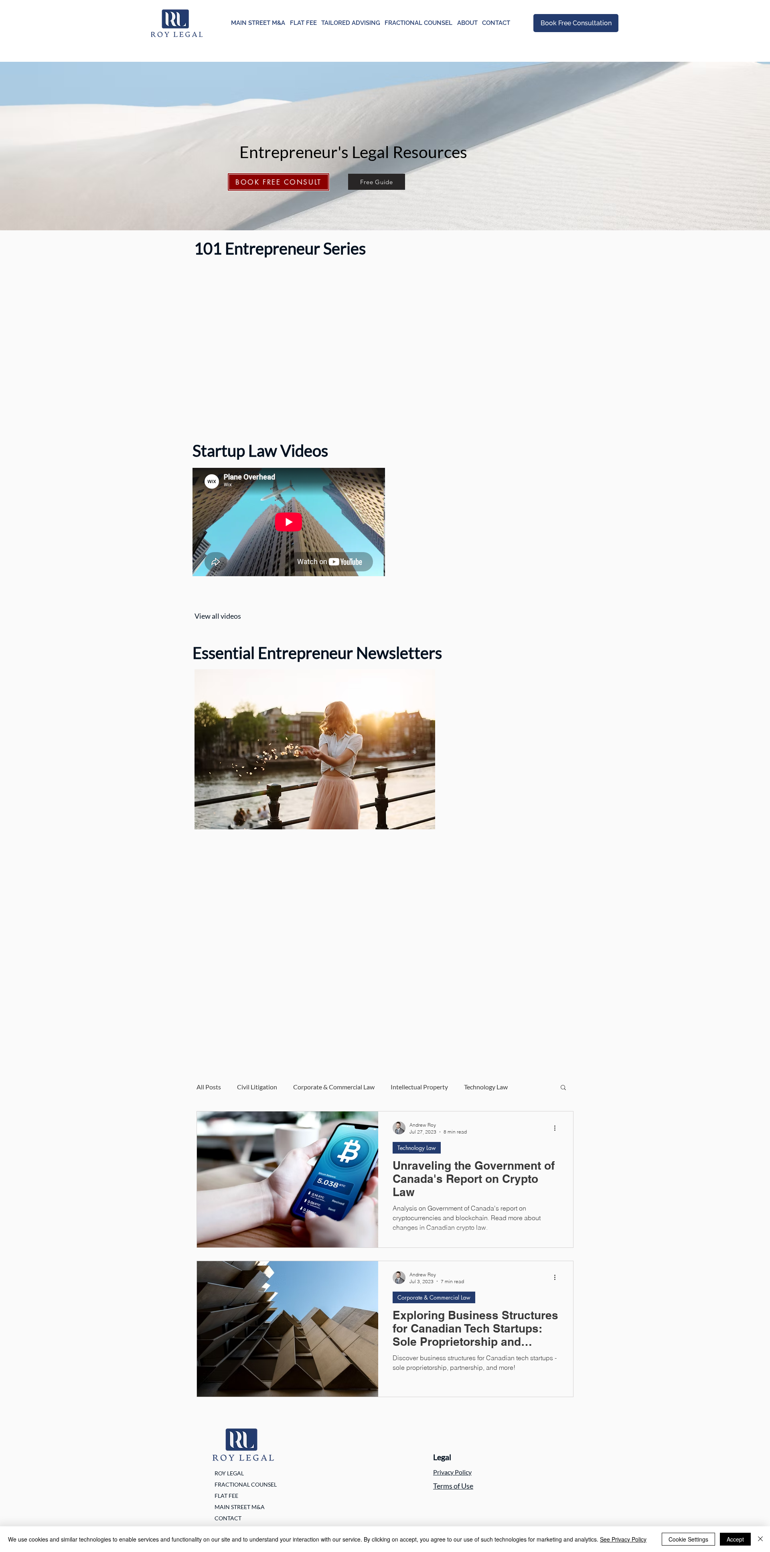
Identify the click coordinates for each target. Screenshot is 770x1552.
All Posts (209, 1087)
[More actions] (557, 1128)
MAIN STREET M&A (240, 1506)
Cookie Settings (688, 1539)
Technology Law (486, 1087)
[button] (563, 1088)
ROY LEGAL (229, 1473)
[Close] (760, 1539)
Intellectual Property (419, 1087)
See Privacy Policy (623, 1539)
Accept (735, 1539)
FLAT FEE (226, 1495)
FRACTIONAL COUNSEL (246, 1484)
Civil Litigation (257, 1087)
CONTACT (228, 1518)
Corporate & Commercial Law (334, 1087)
